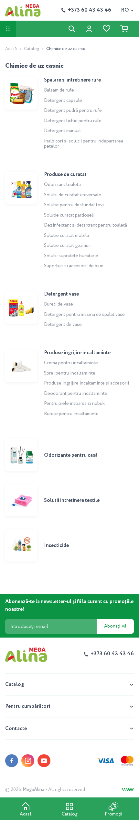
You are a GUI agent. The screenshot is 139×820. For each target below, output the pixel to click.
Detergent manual (62, 130)
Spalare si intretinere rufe (72, 80)
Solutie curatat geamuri (67, 245)
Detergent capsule (63, 100)
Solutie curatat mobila (66, 235)
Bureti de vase (58, 304)
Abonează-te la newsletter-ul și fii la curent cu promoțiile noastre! (69, 605)
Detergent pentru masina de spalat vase (84, 314)
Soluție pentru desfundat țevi (74, 205)
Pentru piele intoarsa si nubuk (74, 403)
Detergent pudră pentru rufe (73, 110)
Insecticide (56, 545)
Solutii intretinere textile (72, 500)
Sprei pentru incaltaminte (69, 373)
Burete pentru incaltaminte (71, 413)
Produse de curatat (65, 174)
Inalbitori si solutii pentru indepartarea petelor (83, 144)
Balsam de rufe (59, 90)
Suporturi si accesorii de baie (73, 265)
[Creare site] (128, 789)
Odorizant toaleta (62, 184)
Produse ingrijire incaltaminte (77, 352)
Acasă (11, 49)
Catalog (31, 49)
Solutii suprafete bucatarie (71, 255)
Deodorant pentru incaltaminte (75, 393)
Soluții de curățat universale (72, 195)
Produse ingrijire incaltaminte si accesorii (86, 383)
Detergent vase (61, 294)
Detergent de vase (63, 324)
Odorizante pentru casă (71, 455)
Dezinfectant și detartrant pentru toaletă (85, 225)
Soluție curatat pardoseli (69, 215)
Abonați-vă (115, 626)
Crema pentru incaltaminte (71, 362)
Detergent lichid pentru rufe (73, 120)
